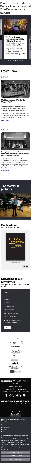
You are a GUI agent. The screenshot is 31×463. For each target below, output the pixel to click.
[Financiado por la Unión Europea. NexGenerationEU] (15, 371)
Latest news (9, 71)
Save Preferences (15, 453)
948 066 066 (9, 389)
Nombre (6, 292)
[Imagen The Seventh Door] (15, 246)
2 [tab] (11, 60)
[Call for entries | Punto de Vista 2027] (15, 89)
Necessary (5, 425)
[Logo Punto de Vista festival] (15, 381)
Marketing (5, 432)
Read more (4, 120)
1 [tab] (8, 60)
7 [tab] (22, 60)
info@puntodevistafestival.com (19, 389)
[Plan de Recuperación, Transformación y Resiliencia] (15, 367)
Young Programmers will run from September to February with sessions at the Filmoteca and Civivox (15, 153)
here (5, 448)
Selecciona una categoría (11, 313)
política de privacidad (11, 322)
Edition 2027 (15, 414)
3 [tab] (13, 60)
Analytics (4, 429)
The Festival (15, 412)
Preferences (5, 427)
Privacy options (15, 416)
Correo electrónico (9, 306)
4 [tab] (15, 60)
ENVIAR (7, 328)
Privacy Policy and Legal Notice (14, 391)
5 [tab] (18, 60)
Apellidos (6, 299)
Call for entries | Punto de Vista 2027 (13, 101)
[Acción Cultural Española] (15, 363)
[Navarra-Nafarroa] (15, 402)
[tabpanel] (15, 39)
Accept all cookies (15, 456)
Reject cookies (15, 459)
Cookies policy (25, 391)
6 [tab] (20, 60)
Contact (4, 391)
